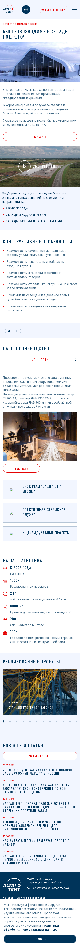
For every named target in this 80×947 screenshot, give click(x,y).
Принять (40, 939)
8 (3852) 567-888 (41, 888)
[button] (6, 360)
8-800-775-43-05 (60, 888)
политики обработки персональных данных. (31, 927)
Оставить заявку (53, 9)
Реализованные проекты (31, 661)
